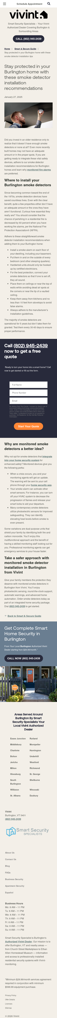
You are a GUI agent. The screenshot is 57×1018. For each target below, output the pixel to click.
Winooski (34, 789)
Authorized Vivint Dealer (18, 941)
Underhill (34, 756)
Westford (34, 762)
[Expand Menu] (31, 20)
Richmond (35, 768)
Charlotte (14, 750)
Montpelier (35, 744)
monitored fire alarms (39, 169)
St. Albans (15, 795)
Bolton (13, 756)
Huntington (35, 750)
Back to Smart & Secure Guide (24, 616)
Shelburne (35, 779)
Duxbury (34, 795)
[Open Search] (48, 3)
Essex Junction (18, 738)
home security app (41, 485)
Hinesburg (15, 774)
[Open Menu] (4, 3)
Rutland (34, 738)
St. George (35, 774)
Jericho (14, 762)
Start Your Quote (28, 426)
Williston (14, 789)
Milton (13, 768)
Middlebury (15, 744)
